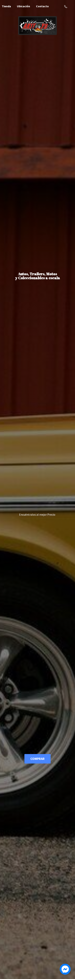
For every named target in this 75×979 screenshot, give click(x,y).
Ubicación (23, 6)
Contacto (42, 6)
